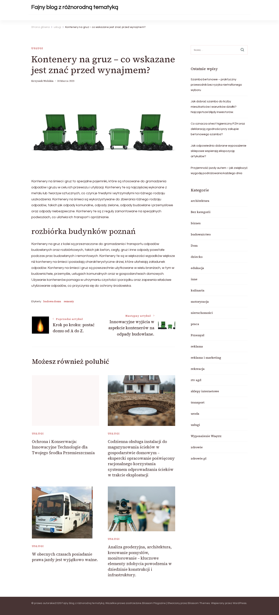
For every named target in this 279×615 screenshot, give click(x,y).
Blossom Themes (199, 603)
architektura (200, 201)
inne (194, 279)
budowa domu (52, 301)
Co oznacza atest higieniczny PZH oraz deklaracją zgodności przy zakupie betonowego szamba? (218, 129)
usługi (37, 48)
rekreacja (198, 369)
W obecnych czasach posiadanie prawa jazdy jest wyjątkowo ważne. (65, 556)
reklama (197, 346)
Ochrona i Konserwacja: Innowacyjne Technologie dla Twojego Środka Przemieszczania (63, 447)
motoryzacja (200, 301)
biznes (196, 223)
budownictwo (201, 234)
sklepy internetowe (205, 391)
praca (195, 324)
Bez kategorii (200, 212)
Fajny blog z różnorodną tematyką (74, 7)
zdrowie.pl (198, 458)
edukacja (197, 268)
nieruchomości (202, 313)
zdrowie (197, 447)
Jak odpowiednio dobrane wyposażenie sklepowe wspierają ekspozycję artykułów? (218, 151)
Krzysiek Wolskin (42, 81)
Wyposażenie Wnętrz (206, 436)
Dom (194, 245)
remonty (69, 301)
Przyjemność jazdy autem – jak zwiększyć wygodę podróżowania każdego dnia (219, 170)
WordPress (240, 603)
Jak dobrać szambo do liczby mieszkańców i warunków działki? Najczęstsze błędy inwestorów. (213, 107)
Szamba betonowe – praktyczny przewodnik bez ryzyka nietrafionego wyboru (216, 85)
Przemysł (197, 335)
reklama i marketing (206, 357)
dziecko (197, 257)
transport (197, 402)
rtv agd (196, 380)
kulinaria (197, 290)
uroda (195, 413)
